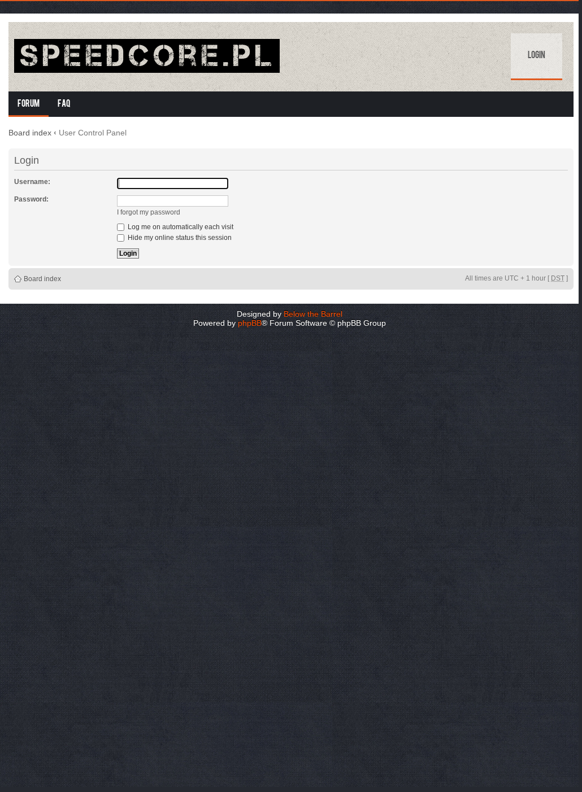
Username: (32, 182)
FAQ (64, 104)
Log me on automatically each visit (179, 227)
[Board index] (147, 56)
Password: (31, 199)
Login (536, 56)
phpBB (250, 322)
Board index (29, 132)
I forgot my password (148, 212)
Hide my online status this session (179, 238)
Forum (29, 104)
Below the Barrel (313, 313)
